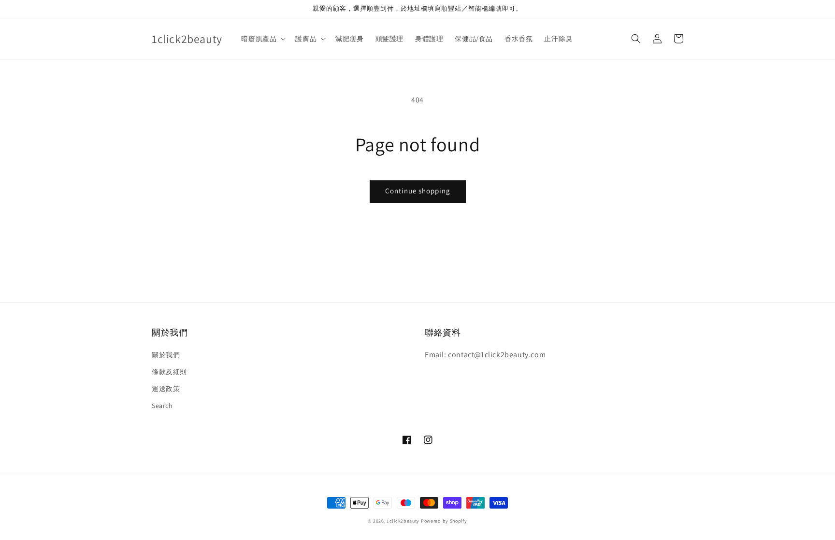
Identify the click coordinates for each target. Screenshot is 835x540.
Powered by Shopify (444, 521)
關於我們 (166, 354)
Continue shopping (417, 190)
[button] (636, 38)
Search (162, 405)
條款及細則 (169, 371)
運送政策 (166, 388)
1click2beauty (403, 521)
